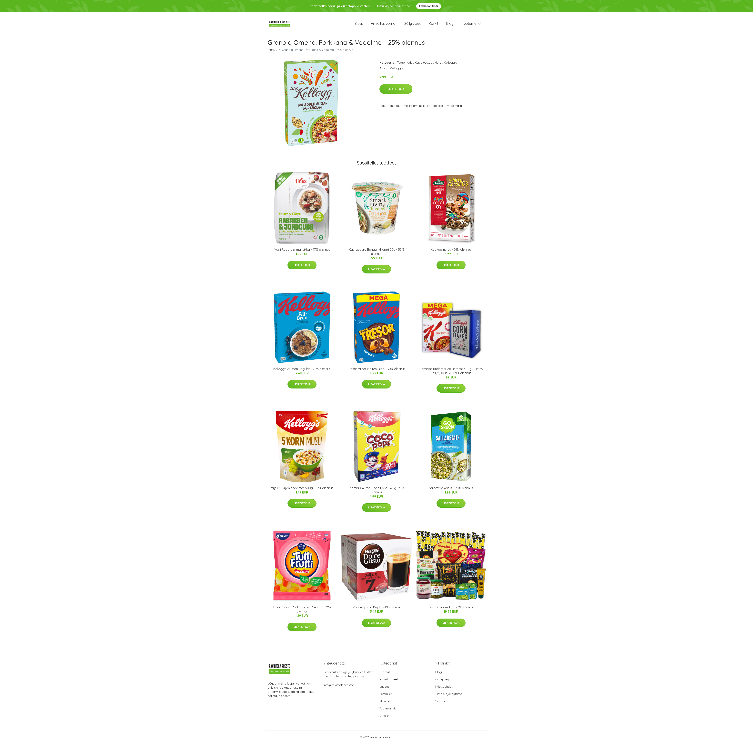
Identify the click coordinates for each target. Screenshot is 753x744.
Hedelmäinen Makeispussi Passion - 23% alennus (302, 609)
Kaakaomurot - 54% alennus (451, 249)
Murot (439, 62)
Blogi (450, 23)
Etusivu (272, 50)
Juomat (384, 672)
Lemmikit (385, 694)
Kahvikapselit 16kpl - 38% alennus (376, 607)
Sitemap (441, 701)
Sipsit (359, 23)
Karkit (433, 23)
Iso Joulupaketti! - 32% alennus (451, 607)
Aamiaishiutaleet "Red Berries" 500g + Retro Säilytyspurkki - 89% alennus (451, 371)
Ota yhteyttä (443, 679)
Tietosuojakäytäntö (448, 694)
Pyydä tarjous (428, 6)
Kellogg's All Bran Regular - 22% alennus (302, 369)
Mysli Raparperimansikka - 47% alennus (302, 249)
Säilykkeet (412, 23)
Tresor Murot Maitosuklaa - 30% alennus (376, 369)
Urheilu (384, 715)
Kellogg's (450, 62)
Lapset (384, 686)
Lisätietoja (395, 89)
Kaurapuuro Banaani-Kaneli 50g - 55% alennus (376, 252)
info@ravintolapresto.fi (339, 685)
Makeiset (385, 701)
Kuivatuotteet (424, 62)
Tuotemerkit (471, 23)
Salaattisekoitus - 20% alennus (451, 488)
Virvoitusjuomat (384, 23)
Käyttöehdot (444, 686)
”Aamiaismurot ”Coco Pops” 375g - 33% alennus (377, 490)
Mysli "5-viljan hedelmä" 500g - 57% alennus (302, 488)
